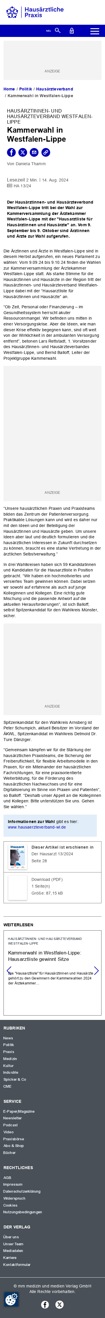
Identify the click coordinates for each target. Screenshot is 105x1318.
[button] (96, 970)
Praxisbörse (14, 1139)
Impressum (13, 1184)
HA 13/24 (22, 185)
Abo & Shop (14, 1146)
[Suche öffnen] (57, 30)
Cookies (11, 1205)
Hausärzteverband (54, 89)
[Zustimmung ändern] (11, 1299)
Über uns (11, 1237)
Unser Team (14, 1244)
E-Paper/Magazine (19, 1111)
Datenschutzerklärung (22, 1191)
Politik (25, 89)
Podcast (11, 1125)
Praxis (9, 1052)
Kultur (9, 1066)
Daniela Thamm (31, 163)
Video (9, 1132)
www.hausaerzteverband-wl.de (37, 827)
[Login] (71, 30)
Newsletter (13, 1118)
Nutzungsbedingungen (23, 1212)
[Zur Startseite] (35, 12)
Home (9, 89)
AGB (8, 1177)
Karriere (10, 1257)
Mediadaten (14, 1250)
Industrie (11, 1072)
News (8, 1038)
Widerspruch (15, 1198)
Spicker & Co (15, 1079)
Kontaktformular (17, 1264)
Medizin (10, 1059)
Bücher (10, 1152)
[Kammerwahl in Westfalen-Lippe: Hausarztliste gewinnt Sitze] (53, 973)
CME (8, 1086)
